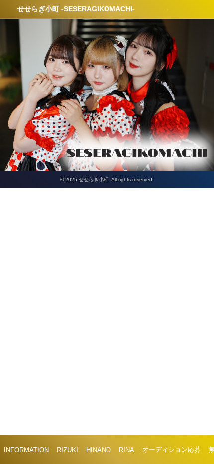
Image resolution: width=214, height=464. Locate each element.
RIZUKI (67, 450)
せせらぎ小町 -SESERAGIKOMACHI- (76, 9)
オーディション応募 (171, 449)
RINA (126, 450)
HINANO (98, 450)
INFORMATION (26, 450)
